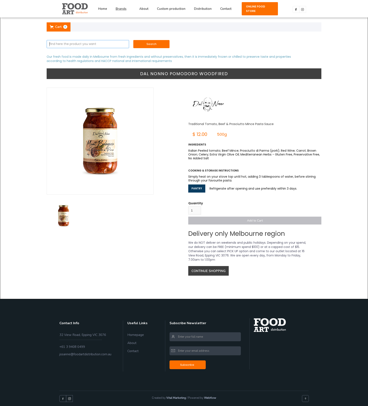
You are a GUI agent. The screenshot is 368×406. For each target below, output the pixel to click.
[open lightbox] (100, 141)
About (143, 9)
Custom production (171, 9)
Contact (225, 9)
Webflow (210, 398)
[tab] (63, 216)
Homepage (135, 335)
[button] (123, 9)
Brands (121, 9)
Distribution (203, 9)
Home (102, 9)
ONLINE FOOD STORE (255, 8)
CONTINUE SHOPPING (208, 271)
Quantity (195, 203)
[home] (75, 8)
